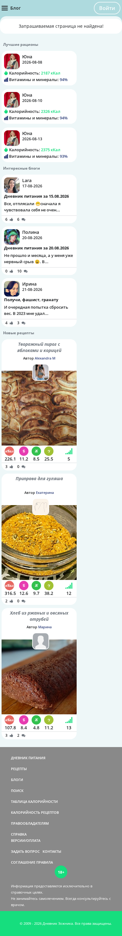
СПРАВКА (19, 834)
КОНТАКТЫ (52, 851)
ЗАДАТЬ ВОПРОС (25, 851)
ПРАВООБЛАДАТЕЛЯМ (30, 823)
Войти (107, 8)
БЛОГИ (17, 779)
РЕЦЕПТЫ (19, 768)
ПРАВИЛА (44, 862)
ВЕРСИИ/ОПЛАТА (25, 840)
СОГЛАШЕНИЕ (23, 862)
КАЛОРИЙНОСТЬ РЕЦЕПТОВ (35, 812)
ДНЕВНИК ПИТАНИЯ (28, 757)
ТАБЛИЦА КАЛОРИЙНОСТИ (34, 801)
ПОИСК (17, 790)
